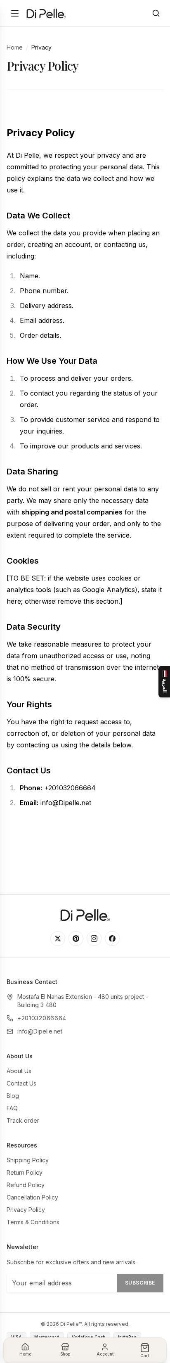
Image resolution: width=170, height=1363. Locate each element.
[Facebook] (112, 938)
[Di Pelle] (46, 13)
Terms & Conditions (33, 1222)
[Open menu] (15, 13)
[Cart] (145, 1348)
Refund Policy (26, 1184)
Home (15, 47)
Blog (13, 1095)
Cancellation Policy (32, 1197)
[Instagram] (94, 938)
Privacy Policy (26, 1209)
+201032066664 (41, 1018)
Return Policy (24, 1172)
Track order (23, 1120)
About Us (19, 1070)
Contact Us (21, 1083)
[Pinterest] (75, 938)
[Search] (156, 13)
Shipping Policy (28, 1160)
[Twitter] (57, 938)
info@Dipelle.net (39, 1031)
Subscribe (140, 1283)
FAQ (12, 1108)
